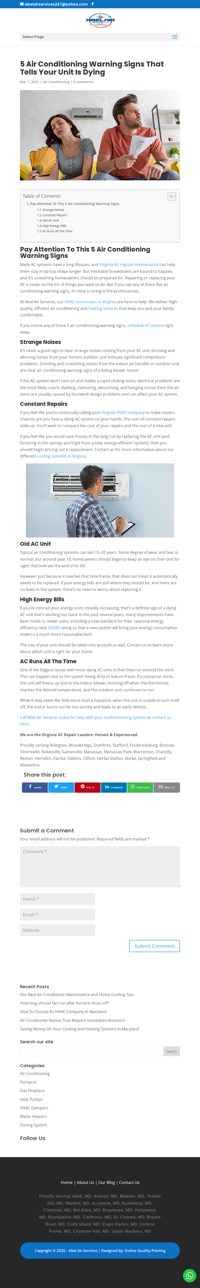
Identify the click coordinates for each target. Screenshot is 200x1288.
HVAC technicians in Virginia (90, 301)
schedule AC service (145, 325)
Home (67, 1182)
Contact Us (129, 1182)
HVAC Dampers (34, 1108)
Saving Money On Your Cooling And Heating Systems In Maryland (79, 1029)
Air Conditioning (56, 81)
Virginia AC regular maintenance (129, 264)
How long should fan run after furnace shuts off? (64, 1003)
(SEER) (54, 627)
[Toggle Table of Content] (169, 196)
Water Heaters (33, 1116)
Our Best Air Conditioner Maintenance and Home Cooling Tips (77, 994)
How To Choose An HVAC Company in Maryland (63, 1011)
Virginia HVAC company (123, 412)
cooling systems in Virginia (61, 456)
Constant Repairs (54, 215)
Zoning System (33, 1125)
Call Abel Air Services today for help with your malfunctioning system (83, 717)
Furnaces (28, 1082)
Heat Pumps (31, 1099)
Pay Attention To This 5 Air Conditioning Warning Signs (74, 203)
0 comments (83, 81)
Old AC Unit (50, 220)
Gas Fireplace (32, 1090)
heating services (103, 308)
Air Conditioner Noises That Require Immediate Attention (72, 1020)
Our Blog (106, 1182)
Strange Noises (53, 209)
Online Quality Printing (145, 1250)
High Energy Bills (54, 226)
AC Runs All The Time (57, 231)
